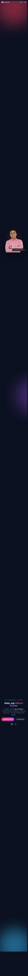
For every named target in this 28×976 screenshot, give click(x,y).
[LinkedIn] (11, 724)
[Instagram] (15, 724)
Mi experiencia (20, 719)
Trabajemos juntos (7, 719)
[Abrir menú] (25, 2)
